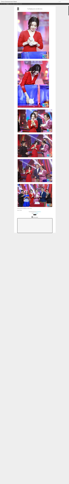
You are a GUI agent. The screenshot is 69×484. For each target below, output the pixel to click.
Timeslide (20, 3)
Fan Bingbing (36, 213)
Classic (1, 3)
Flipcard (4, 3)
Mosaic (11, 3)
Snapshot (17, 3)
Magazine (7, 3)
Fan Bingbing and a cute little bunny (34, 9)
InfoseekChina (39, 211)
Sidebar (14, 3)
